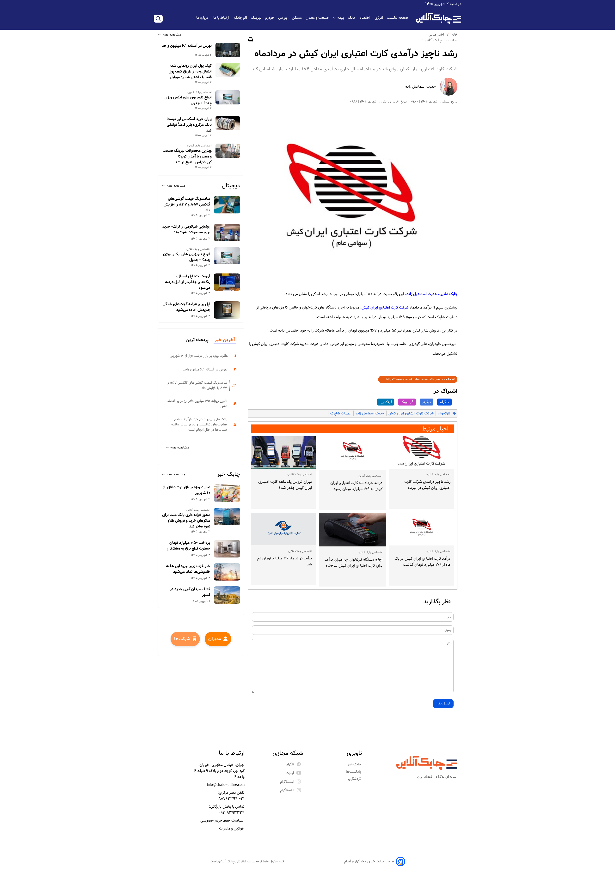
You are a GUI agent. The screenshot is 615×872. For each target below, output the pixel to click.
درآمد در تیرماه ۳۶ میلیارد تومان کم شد (284, 561)
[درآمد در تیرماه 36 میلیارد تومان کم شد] (283, 529)
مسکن (297, 18)
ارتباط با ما (221, 18)
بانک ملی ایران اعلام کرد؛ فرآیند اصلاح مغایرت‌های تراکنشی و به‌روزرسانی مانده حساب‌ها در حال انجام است (199, 424)
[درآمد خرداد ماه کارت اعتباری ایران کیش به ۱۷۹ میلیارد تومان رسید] (352, 453)
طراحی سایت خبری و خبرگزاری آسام (369, 861)
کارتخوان (444, 413)
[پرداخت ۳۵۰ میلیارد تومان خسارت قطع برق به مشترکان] (227, 548)
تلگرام (444, 402)
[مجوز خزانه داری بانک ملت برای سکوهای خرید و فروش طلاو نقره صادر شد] (227, 516)
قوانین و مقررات (232, 828)
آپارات (290, 773)
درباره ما (202, 18)
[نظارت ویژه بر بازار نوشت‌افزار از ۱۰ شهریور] (227, 493)
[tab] (225, 340)
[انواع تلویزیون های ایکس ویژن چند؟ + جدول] (227, 97)
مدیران (214, 638)
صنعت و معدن (317, 18)
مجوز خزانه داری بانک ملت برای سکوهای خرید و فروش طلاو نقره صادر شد (186, 520)
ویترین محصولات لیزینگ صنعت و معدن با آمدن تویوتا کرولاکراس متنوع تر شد (187, 156)
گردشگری (355, 778)
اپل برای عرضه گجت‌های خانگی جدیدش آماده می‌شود (186, 307)
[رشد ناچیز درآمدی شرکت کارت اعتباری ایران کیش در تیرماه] (421, 452)
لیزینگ (256, 18)
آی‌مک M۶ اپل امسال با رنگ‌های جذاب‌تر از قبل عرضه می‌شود (187, 282)
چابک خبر (228, 474)
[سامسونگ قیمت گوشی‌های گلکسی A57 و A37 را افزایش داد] (227, 204)
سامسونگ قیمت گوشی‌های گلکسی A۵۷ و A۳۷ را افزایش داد (187, 204)
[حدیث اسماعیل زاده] (448, 87)
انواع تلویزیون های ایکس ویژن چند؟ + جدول (188, 100)
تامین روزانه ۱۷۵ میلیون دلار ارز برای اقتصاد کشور (197, 403)
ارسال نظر (443, 703)
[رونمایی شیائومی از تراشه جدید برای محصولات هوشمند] (227, 232)
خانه (454, 34)
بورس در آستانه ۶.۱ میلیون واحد (187, 46)
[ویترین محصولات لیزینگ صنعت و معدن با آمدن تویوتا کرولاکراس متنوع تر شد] (227, 151)
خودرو (269, 18)
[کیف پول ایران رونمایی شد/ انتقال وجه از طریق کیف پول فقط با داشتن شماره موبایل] (227, 70)
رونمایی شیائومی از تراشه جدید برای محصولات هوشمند (186, 229)
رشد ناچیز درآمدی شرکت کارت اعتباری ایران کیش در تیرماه (427, 485)
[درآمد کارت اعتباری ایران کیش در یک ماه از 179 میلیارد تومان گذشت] (421, 529)
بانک (352, 18)
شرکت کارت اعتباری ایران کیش (411, 413)
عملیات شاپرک (340, 413)
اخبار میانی (436, 34)
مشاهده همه (171, 34)
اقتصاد (365, 18)
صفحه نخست (397, 18)
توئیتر (426, 402)
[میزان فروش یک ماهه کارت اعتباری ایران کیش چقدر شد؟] (283, 452)
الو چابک (240, 18)
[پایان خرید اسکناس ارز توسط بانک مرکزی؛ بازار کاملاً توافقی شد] (227, 123)
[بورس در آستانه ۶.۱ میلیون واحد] (227, 50)
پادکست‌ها (354, 771)
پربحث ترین (197, 340)
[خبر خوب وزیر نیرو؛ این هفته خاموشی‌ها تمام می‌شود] (227, 572)
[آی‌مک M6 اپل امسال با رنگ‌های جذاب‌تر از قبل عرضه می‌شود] (227, 282)
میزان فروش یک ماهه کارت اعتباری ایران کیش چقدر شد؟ (285, 485)
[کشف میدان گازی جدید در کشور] (227, 595)
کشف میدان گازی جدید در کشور (190, 592)
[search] (158, 19)
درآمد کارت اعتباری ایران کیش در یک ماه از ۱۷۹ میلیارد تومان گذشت (422, 562)
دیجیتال (231, 185)
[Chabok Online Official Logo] (438, 18)
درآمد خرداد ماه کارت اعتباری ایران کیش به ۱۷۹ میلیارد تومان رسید (356, 486)
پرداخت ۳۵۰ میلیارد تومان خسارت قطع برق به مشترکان (188, 545)
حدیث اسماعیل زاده (420, 87)
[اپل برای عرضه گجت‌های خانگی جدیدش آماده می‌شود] (227, 310)
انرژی (379, 18)
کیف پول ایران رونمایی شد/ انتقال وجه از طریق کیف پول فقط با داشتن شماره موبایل (190, 71)
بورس (283, 18)
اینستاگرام (287, 781)
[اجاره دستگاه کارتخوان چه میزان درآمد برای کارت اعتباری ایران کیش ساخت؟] (352, 529)
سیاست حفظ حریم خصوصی (222, 821)
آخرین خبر (225, 340)
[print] (250, 40)
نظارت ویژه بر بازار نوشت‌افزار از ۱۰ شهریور (199, 355)
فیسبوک (406, 402)
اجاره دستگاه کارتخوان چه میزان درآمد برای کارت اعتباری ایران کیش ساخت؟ (353, 563)
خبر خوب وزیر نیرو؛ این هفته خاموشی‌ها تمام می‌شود (188, 569)
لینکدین (386, 402)
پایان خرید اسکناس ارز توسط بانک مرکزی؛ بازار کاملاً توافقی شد (189, 124)
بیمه (340, 18)
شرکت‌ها (182, 638)
